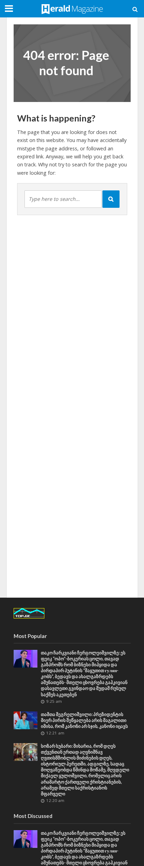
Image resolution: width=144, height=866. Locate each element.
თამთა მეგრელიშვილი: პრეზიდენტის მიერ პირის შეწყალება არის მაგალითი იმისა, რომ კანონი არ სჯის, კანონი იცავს (84, 720)
